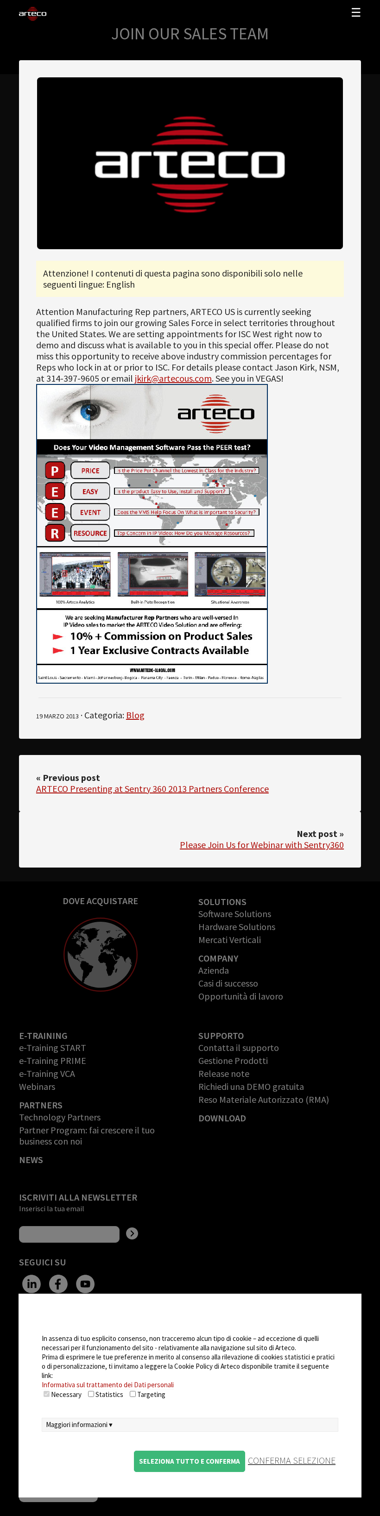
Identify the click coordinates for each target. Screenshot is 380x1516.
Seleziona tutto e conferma (189, 1461)
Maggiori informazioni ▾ (79, 1424)
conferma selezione (292, 1460)
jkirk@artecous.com (173, 378)
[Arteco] (55, 14)
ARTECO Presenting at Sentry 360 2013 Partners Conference (152, 788)
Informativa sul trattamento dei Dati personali (108, 1384)
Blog (135, 715)
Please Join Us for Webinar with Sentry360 (262, 844)
